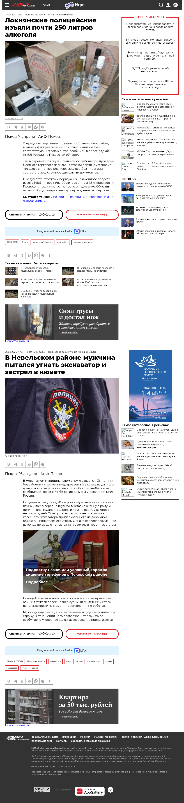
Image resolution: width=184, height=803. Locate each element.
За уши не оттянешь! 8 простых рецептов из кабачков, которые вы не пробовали (158, 480)
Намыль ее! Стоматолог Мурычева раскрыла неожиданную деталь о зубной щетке (156, 130)
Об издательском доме (44, 737)
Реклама (85, 737)
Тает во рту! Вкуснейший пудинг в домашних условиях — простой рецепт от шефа (156, 118)
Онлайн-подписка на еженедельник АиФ (144, 737)
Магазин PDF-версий (105, 737)
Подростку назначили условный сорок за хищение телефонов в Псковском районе (66, 572)
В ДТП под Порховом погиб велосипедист (150, 70)
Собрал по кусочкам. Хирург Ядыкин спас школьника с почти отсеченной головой (158, 432)
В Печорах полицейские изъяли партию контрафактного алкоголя (39, 281)
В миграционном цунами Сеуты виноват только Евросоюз (153, 196)
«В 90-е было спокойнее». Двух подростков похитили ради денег (156, 153)
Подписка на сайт (41, 741)
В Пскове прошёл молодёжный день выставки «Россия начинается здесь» (150, 41)
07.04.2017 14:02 (13, 14)
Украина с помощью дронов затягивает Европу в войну (152, 208)
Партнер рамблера (62, 790)
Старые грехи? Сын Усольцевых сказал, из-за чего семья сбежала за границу (157, 166)
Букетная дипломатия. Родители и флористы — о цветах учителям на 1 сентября (150, 55)
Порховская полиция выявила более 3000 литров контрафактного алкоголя (94, 282)
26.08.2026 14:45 (14, 352)
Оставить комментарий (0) (92, 214)
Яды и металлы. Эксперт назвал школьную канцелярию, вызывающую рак (154, 444)
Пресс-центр (69, 737)
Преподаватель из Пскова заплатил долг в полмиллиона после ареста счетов (150, 27)
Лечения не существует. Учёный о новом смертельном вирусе (155, 466)
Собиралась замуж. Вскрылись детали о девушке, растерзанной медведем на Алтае (155, 107)
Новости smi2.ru (17, 341)
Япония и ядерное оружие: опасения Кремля (157, 220)
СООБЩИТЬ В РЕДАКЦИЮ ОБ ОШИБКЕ (90, 741)
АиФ (24, 455)
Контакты (61, 741)
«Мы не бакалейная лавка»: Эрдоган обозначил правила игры (156, 232)
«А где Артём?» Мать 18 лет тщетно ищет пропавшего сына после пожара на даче (156, 492)
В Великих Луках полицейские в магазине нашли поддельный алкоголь (38, 294)
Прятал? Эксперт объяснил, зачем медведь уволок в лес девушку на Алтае (156, 456)
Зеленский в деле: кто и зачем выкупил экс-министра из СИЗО (154, 184)
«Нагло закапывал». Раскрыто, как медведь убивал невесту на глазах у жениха (157, 142)
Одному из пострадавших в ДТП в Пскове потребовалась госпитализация (150, 84)
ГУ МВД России (14, 118)
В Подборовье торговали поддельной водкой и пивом (36, 269)
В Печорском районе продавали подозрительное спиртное (95, 269)
